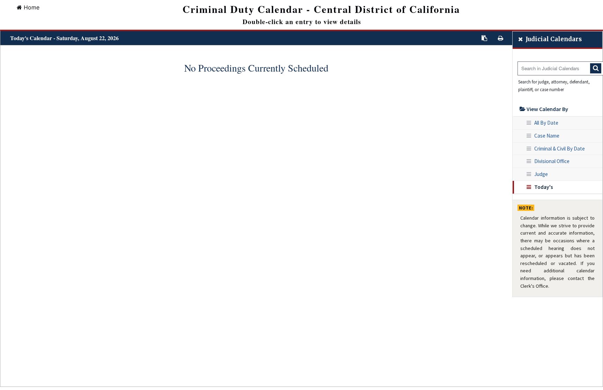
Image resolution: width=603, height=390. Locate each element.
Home (31, 7)
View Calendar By (547, 108)
